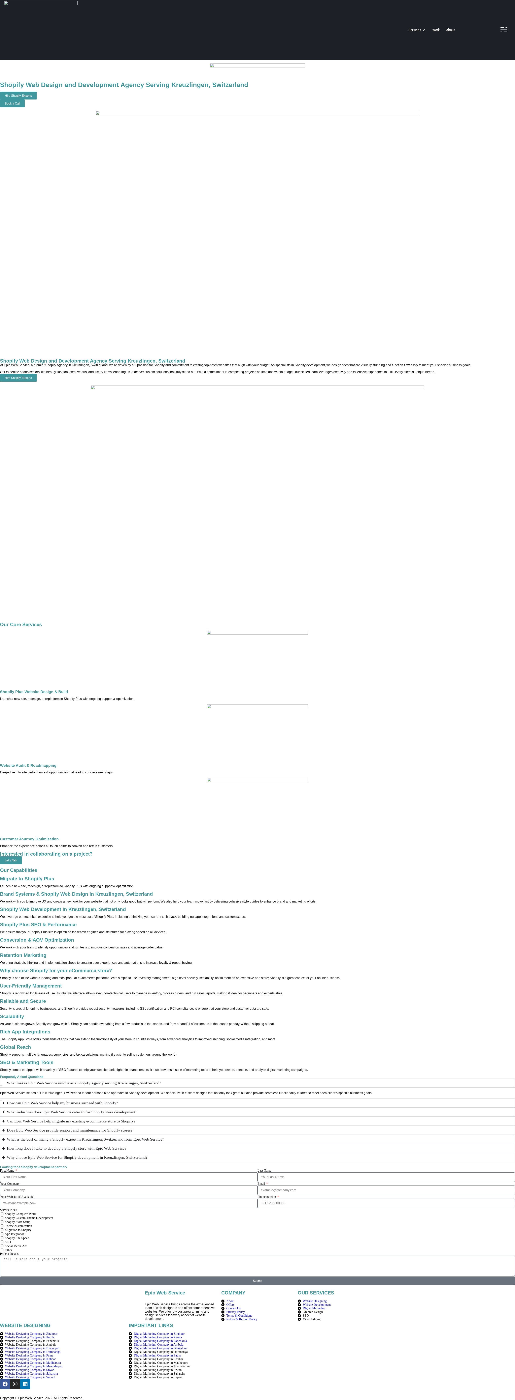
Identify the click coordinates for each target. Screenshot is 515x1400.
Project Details (9, 1253)
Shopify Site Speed (17, 1238)
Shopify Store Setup (17, 1222)
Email (262, 1183)
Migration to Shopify (18, 1230)
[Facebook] (5, 1384)
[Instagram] (15, 1384)
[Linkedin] (25, 1384)
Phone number (267, 1196)
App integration (15, 1234)
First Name (7, 1170)
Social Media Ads (16, 1246)
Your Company (10, 1183)
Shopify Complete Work (20, 1214)
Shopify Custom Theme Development (29, 1218)
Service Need (8, 1209)
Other (8, 1250)
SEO (8, 1242)
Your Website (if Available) (17, 1196)
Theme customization (18, 1226)
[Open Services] (424, 30)
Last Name (264, 1170)
